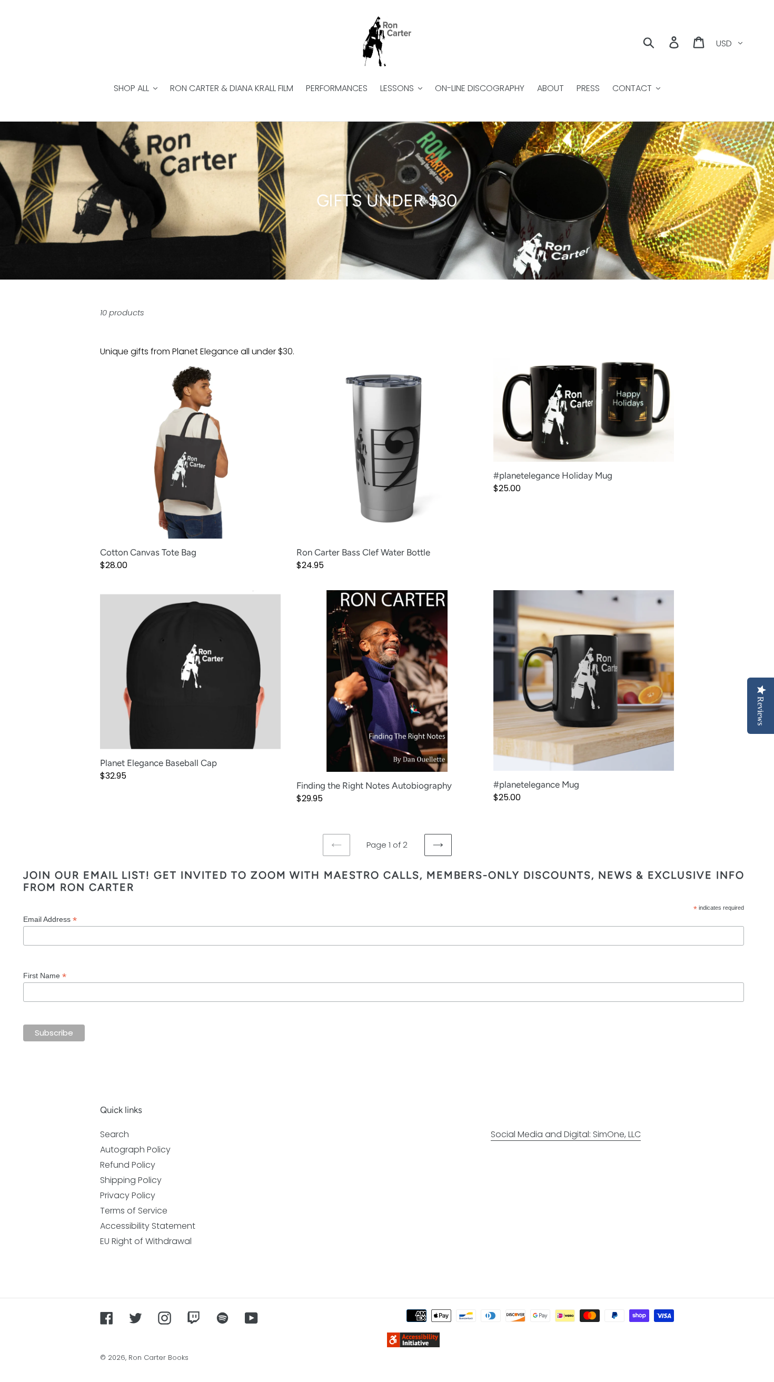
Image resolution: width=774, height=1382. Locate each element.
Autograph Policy (135, 1150)
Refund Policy (127, 1165)
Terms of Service (133, 1211)
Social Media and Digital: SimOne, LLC (566, 1134)
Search (114, 1134)
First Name (44, 976)
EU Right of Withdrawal (146, 1241)
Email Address (50, 919)
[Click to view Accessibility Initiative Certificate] (413, 1344)
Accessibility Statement (147, 1226)
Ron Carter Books (158, 1358)
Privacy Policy (127, 1195)
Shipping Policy (131, 1180)
